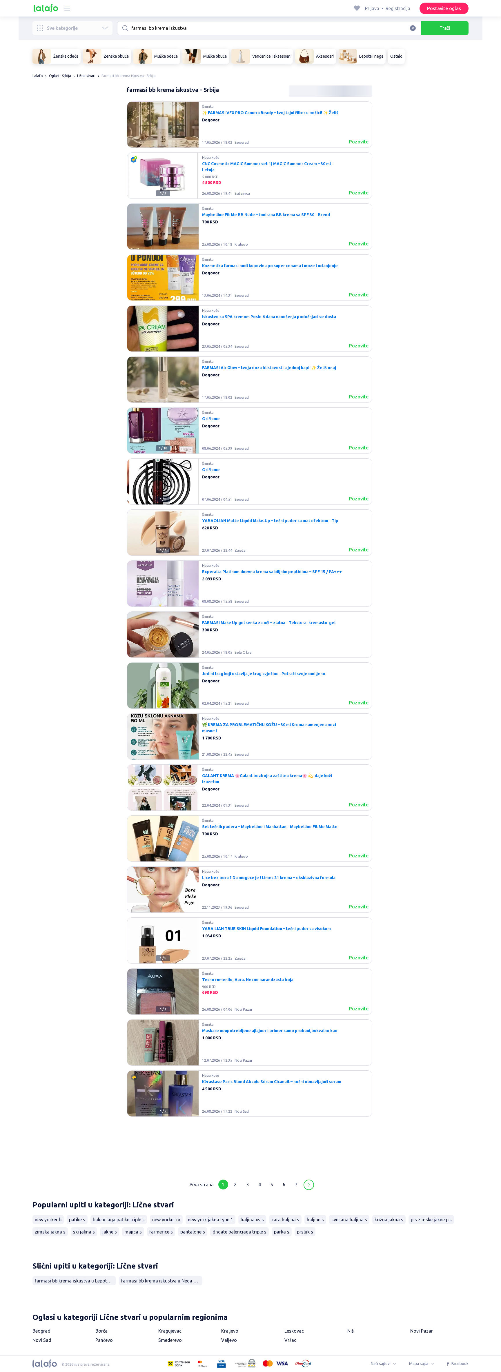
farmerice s (161, 1231)
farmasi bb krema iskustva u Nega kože (161, 1280)
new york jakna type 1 (210, 1219)
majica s (133, 1231)
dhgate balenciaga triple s (239, 1231)
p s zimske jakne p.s (431, 1219)
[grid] (249, 636)
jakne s (109, 1231)
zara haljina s (285, 1219)
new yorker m (166, 1219)
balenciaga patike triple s (119, 1219)
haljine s (315, 1219)
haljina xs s (252, 1219)
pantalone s (192, 1231)
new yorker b (48, 1219)
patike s (77, 1219)
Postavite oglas (444, 8)
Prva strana (202, 1184)
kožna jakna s (389, 1219)
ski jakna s (84, 1231)
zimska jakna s (50, 1231)
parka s (281, 1231)
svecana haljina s (349, 1219)
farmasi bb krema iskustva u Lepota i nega (75, 1280)
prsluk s (305, 1231)
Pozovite (359, 141)
